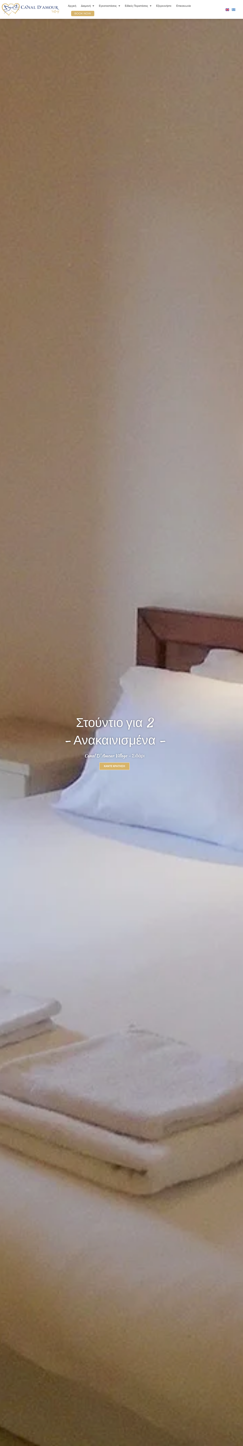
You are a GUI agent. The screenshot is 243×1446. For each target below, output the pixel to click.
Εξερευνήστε (163, 5)
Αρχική (72, 5)
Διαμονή (86, 5)
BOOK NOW (82, 13)
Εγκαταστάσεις (108, 5)
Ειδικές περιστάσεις (136, 5)
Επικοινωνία (183, 5)
